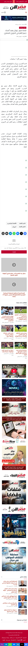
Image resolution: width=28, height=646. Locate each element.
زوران (14, 226)
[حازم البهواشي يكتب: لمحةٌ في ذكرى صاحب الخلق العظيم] (22, 598)
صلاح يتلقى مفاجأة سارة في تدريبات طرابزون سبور (8, 334)
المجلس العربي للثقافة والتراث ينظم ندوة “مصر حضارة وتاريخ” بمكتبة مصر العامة (14, 399)
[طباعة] (3, 233)
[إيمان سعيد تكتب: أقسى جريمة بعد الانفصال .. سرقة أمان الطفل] (22, 591)
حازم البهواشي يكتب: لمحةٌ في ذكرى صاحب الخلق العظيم (9, 597)
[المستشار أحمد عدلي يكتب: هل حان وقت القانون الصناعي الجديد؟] (22, 583)
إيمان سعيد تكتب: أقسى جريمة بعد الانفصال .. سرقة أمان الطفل (10, 590)
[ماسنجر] (17, 233)
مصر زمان (8, 640)
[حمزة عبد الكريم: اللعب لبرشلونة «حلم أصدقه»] (7, 345)
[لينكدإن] (18, 644)
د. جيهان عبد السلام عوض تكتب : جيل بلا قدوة (10, 611)
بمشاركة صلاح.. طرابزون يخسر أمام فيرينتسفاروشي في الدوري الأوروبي (21, 317)
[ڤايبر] (2, 644)
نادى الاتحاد (22, 223)
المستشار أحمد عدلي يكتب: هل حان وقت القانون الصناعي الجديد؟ (9, 583)
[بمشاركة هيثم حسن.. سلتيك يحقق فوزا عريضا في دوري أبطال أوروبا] (21, 345)
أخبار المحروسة (18, 637)
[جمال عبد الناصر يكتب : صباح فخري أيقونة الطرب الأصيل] (14, 265)
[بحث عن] (26, 12)
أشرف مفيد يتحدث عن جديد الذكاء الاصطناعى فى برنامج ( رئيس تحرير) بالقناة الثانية (14, 418)
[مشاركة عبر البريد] (6, 233)
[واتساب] (14, 233)
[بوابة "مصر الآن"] (14, 7)
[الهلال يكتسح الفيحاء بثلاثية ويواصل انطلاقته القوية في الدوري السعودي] (7, 311)
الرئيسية (23, 24)
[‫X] (21, 233)
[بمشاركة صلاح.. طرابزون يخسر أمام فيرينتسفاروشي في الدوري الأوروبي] (21, 310)
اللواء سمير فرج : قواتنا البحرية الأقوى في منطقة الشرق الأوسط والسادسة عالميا (14, 467)
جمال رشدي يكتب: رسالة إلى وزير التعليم (10, 604)
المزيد (24, 640)
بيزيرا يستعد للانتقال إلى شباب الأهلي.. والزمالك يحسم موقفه (21, 334)
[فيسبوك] (25, 233)
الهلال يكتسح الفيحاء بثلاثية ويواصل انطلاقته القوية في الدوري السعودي (7, 318)
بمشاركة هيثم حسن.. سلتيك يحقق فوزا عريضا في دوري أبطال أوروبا (21, 352)
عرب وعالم (12, 637)
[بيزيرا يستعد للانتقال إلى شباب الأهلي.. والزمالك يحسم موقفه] (21, 328)
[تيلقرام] (10, 233)
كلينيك (3, 640)
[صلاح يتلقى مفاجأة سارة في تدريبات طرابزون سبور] (7, 328)
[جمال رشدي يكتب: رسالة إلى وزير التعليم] (22, 605)
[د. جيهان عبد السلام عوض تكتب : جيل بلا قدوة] (22, 612)
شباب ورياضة (18, 24)
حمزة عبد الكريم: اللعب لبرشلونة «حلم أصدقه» (7, 351)
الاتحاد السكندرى (11, 223)
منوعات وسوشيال (5, 637)
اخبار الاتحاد (22, 226)
